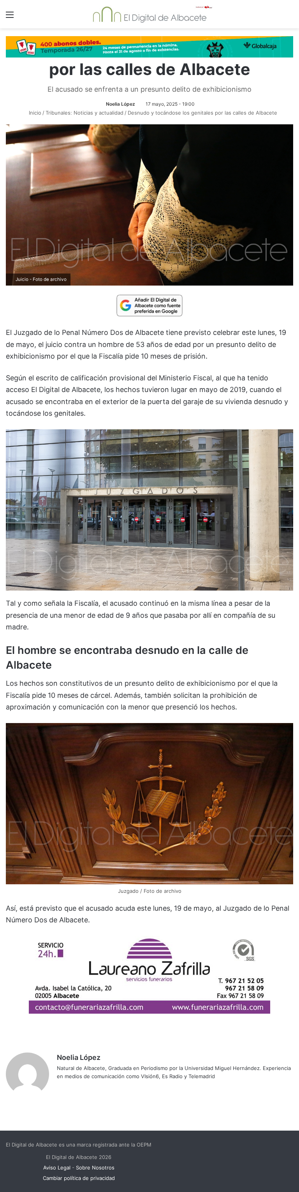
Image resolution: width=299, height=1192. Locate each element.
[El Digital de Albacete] (149, 14)
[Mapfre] (149, 1011)
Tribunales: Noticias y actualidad (84, 113)
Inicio (34, 113)
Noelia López (120, 104)
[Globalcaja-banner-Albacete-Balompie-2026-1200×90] (149, 46)
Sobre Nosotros (95, 1167)
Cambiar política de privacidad (79, 1178)
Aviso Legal (56, 1167)
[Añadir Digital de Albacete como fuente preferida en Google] (149, 305)
